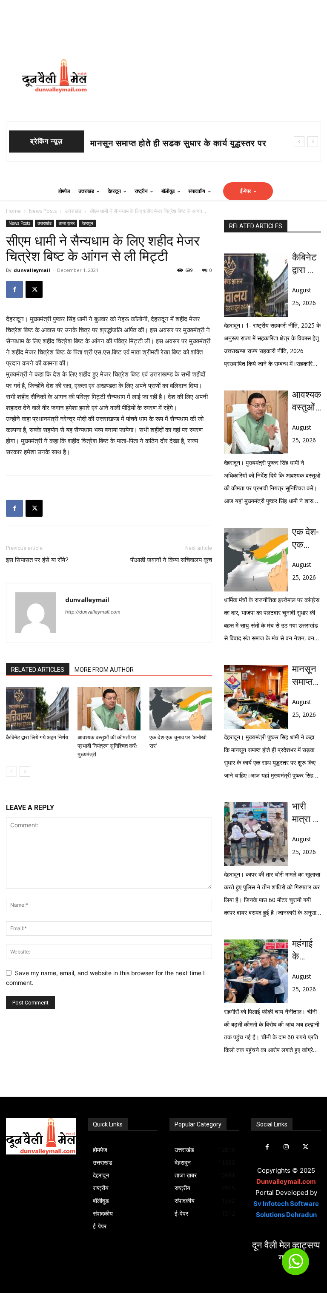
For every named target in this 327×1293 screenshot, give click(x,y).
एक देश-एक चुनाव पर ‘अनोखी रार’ (305, 538)
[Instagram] (286, 1147)
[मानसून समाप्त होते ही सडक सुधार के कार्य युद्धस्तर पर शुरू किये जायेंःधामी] (256, 697)
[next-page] (25, 771)
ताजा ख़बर (67, 223)
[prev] (299, 141)
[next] (312, 141)
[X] (34, 289)
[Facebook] (14, 289)
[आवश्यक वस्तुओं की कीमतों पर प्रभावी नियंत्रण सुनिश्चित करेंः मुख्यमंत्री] (108, 708)
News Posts (43, 211)
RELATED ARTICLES (37, 669)
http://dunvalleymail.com (92, 612)
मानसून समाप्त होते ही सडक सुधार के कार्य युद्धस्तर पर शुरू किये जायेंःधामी (306, 676)
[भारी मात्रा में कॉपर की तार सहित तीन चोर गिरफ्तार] (256, 834)
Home (13, 211)
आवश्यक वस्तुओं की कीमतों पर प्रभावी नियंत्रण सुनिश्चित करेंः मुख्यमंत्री (107, 746)
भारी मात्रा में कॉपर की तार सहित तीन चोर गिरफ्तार (306, 813)
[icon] (295, 1265)
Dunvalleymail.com (286, 1181)
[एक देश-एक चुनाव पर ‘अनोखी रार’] (180, 708)
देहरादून (87, 223)
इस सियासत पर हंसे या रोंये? (37, 560)
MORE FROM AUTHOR (104, 669)
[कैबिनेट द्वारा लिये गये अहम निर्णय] (37, 708)
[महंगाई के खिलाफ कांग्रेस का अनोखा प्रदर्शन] (256, 971)
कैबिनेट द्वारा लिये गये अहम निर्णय (37, 737)
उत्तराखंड (73, 211)
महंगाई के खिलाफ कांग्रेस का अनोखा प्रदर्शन (304, 950)
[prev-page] (11, 771)
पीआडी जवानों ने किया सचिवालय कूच (171, 560)
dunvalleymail (32, 270)
